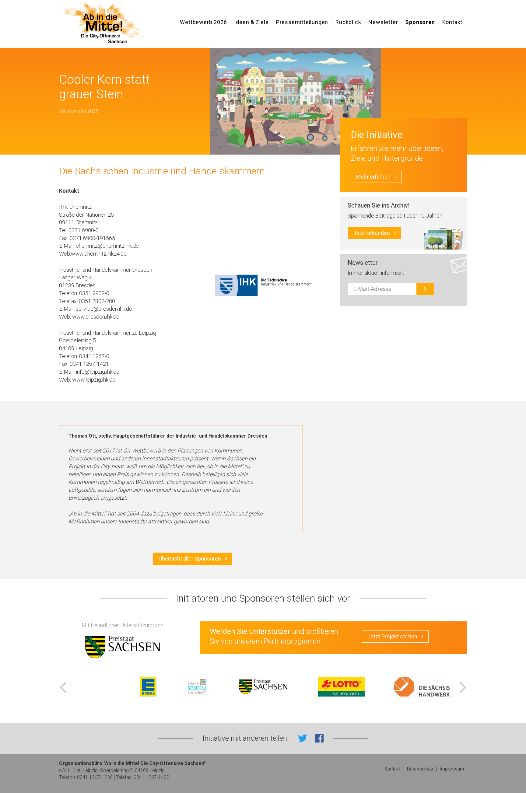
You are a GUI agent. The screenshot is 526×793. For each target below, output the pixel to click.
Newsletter (383, 22)
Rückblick (348, 22)
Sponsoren (420, 22)
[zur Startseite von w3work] (102, 22)
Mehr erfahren (373, 176)
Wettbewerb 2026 (203, 22)
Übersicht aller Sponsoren (190, 558)
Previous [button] (63, 686)
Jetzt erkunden (371, 233)
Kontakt (452, 22)
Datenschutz (420, 769)
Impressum (452, 769)
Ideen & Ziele (251, 22)
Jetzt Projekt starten (392, 636)
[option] (263, 687)
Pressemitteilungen (302, 22)
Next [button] (463, 686)
